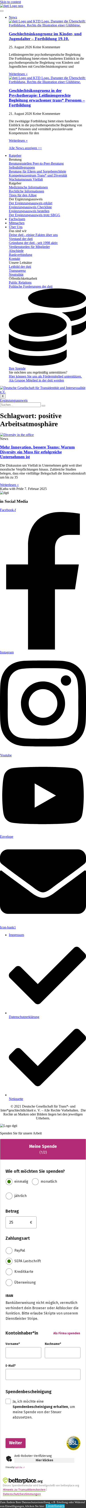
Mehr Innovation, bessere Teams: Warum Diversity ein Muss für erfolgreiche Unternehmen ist (37, 452)
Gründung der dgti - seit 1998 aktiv (33, 243)
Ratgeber (15, 155)
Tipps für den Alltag (23, 195)
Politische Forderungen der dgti (30, 286)
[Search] (43, 405)
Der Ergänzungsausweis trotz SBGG (34, 215)
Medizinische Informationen (28, 187)
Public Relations (20, 282)
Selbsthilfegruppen (22, 167)
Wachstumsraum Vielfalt (26, 179)
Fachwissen (17, 219)
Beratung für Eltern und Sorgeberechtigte (37, 171)
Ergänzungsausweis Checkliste (30, 207)
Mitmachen (16, 223)
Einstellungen (55, 1506)
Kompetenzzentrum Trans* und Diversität (38, 175)
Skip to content (10, 2)
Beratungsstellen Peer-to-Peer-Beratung (36, 163)
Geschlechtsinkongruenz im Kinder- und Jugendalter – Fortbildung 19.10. (45, 36)
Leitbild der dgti (20, 266)
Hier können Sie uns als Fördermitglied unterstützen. (45, 376)
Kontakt (14, 259)
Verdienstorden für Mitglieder (29, 247)
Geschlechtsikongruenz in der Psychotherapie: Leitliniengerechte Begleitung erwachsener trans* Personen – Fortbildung (47, 97)
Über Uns (15, 227)
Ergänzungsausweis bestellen (29, 211)
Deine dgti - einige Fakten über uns (33, 235)
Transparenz (17, 270)
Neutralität (16, 274)
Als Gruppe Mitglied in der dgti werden (36, 380)
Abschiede (16, 251)
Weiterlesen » (18, 74)
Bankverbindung (20, 255)
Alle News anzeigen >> (25, 148)
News (13, 17)
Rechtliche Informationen (26, 191)
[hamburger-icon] (2, 11)
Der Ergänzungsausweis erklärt (30, 203)
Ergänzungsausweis (14, 400)
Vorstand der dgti (21, 239)
